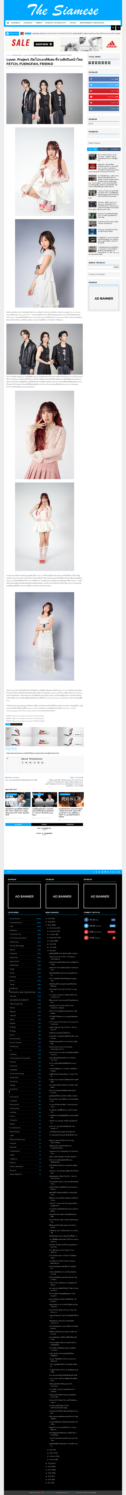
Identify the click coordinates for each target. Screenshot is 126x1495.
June (51, 947)
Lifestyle (13, 1101)
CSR (11, 926)
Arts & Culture (15, 1042)
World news (15, 1132)
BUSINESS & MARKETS (19, 1000)
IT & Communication (18, 938)
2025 (49, 922)
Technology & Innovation (20, 1058)
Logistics (13, 1159)
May (51, 950)
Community (14, 1108)
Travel (12, 984)
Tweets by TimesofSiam (97, 274)
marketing (14, 965)
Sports (12, 950)
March (52, 1453)
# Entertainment (16, 724)
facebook (70, 824)
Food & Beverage (17, 946)
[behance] (113, 872)
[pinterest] (102, 872)
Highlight (104, 149)
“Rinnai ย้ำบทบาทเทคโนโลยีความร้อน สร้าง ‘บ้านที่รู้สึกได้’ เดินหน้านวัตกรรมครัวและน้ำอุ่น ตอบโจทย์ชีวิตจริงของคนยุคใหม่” (104, 194)
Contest (13, 1112)
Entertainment (17, 55)
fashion (13, 1015)
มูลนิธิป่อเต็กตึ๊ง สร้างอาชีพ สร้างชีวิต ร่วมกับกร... (63, 953)
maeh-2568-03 (16, 1174)
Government (15, 919)
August (52, 941)
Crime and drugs (17, 1074)
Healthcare (105, 33)
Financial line (15, 934)
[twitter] (96, 872)
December (53, 928)
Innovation (14, 1097)
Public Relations (16, 1166)
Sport (12, 1019)
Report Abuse (94, 143)
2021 (49, 1470)
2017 (49, 1483)
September (54, 938)
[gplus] (99, 872)
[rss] (111, 872)
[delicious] (119, 872)
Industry (13, 1054)
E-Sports (13, 1120)
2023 (50, 1463)
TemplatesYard (49, 1492)
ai (10, 1050)
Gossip (12, 1085)
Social (73, 23)
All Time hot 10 (93, 149)
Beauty (13, 1012)
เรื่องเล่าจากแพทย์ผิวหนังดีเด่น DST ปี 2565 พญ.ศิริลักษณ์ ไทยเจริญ (108, 215)
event (12, 1035)
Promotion (14, 1046)
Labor (12, 1155)
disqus (44, 824)
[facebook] (94, 872)
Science (13, 1143)
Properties (14, 1077)
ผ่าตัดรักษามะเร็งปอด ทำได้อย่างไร (59, 1033)
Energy (39, 23)
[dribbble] (108, 872)
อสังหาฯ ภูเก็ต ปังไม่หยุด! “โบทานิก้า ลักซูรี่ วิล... (63, 1157)
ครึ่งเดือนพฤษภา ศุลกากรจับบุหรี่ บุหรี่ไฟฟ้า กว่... (63, 1236)
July (51, 944)
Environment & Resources (92, 23)
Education (14, 957)
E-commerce (15, 1128)
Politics (13, 1062)
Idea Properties (16, 1004)
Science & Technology (55, 23)
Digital (12, 1023)
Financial (13, 1066)
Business (16, 23)
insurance (14, 1089)
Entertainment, (31, 68)
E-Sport (13, 1027)
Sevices (13, 1170)
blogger (18, 824)
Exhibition (14, 988)
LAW (12, 1135)
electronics (14, 1104)
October (53, 934)
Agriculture (14, 961)
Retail (12, 1124)
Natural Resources (17, 1139)
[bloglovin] (105, 872)
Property (13, 953)
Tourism (13, 996)
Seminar (13, 1147)
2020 (50, 1473)
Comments (115, 149)
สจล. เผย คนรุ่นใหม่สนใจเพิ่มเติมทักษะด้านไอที (63, 1375)
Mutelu (13, 1163)
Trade (12, 969)
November (53, 931)
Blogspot (71, 1492)
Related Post (11, 789)
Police (12, 1116)
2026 (50, 918)
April (51, 1450)
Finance (13, 977)
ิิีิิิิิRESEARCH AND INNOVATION (22, 992)
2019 (49, 1476)
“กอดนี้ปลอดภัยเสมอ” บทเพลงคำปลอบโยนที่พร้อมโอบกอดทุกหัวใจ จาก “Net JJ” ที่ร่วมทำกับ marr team (43, 812)
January (52, 1459)
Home (8, 55)
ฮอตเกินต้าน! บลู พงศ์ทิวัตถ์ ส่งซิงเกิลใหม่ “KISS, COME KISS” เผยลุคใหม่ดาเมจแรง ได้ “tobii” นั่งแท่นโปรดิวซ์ (17, 812)
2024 (50, 925)
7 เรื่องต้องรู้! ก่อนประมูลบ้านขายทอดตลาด (62, 1132)
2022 (50, 1466)
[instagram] (116, 872)
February (53, 1456)
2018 (50, 1479)
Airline (12, 1008)
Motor (12, 981)
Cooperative (15, 1151)
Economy (28, 23)
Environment (15, 1039)
